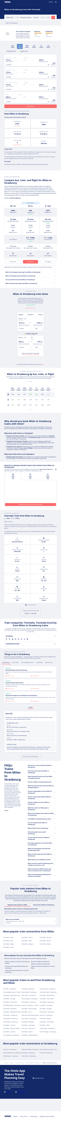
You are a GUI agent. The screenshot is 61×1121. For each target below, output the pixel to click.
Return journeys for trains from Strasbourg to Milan (17, 962)
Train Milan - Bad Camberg (47, 995)
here (43, 364)
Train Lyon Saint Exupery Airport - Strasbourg (34, 1015)
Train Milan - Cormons (9, 1025)
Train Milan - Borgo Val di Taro (11, 995)
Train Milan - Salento (27, 1032)
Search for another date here (30, 354)
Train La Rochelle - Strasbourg (48, 992)
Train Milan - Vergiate (46, 1008)
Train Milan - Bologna (27, 944)
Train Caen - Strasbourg (28, 1028)
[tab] (11, 51)
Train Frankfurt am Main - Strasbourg (50, 1049)
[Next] (54, 46)
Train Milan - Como (26, 940)
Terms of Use (24, 1116)
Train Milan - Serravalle (46, 1005)
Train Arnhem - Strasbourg (47, 1028)
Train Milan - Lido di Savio (47, 999)
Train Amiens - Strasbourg (10, 1018)
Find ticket (17, 126)
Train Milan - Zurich (8, 947)
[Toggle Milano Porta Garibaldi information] (54, 921)
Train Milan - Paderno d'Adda (11, 1028)
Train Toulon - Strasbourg (28, 995)
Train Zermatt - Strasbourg (28, 992)
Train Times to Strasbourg (33, 1063)
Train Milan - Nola (44, 1025)
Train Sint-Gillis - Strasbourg (47, 989)
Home (6, 1063)
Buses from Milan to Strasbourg (40, 961)
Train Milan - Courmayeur (47, 1022)
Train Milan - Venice (26, 937)
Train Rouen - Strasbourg (10, 1015)
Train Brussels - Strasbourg (10, 1056)
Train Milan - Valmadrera (10, 1002)
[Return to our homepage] (7, 2)
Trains (11, 1063)
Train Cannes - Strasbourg (47, 1012)
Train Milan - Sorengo (9, 999)
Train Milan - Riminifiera (9, 1008)
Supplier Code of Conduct (47, 1116)
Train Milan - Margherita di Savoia (12, 1012)
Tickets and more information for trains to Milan (43, 967)
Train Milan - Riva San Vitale (29, 1008)
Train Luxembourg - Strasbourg (12, 1053)
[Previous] (8, 389)
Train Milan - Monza (45, 940)
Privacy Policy (33, 1116)
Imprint (15, 1116)
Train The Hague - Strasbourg (48, 1032)
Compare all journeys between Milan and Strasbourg (16, 967)
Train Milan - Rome (8, 937)
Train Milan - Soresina (9, 1032)
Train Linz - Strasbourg (46, 1015)
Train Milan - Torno (26, 1012)
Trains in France (19, 1063)
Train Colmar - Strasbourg (28, 1018)
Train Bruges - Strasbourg (10, 1022)
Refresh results (29, 308)
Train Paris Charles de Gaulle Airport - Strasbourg (35, 1049)
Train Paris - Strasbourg (9, 1049)
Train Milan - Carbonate (28, 1025)
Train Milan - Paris (8, 940)
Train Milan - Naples (8, 944)
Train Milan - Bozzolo (45, 1018)
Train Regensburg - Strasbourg (12, 1005)
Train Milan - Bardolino (27, 989)
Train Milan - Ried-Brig (27, 1022)
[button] (36, 17)
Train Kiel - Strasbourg (9, 989)
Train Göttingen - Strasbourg (29, 999)
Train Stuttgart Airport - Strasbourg (13, 992)
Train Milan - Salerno (45, 944)
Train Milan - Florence (46, 937)
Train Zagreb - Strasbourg (47, 1002)
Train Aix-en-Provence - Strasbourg (31, 1005)
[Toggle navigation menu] (56, 2)
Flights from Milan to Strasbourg (40, 964)
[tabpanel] (30, 493)
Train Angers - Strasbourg (28, 1002)
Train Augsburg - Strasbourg (11, 1035)
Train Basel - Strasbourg (28, 1053)
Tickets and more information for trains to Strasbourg (17, 971)
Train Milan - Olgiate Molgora (29, 1035)
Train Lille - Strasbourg (46, 1053)
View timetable (17, 144)
